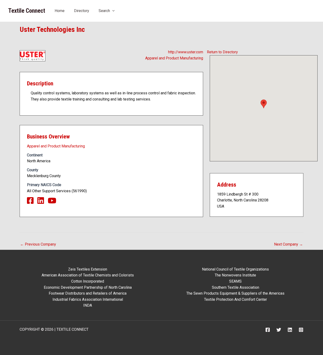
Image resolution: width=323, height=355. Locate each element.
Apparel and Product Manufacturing (174, 58)
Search (104, 10)
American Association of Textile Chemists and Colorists (88, 275)
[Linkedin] (290, 329)
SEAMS (235, 281)
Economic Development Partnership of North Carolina (88, 287)
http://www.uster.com (185, 52)
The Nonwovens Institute (235, 275)
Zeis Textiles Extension (87, 269)
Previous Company (38, 244)
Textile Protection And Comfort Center (235, 299)
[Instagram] (301, 329)
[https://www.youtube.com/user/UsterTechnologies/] (54, 202)
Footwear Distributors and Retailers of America (88, 293)
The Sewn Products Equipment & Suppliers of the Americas (235, 293)
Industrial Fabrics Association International (87, 299)
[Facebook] (267, 329)
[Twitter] (278, 329)
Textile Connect (26, 10)
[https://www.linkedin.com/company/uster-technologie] (42, 202)
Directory (81, 10)
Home (60, 10)
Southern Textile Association (235, 287)
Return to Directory (222, 52)
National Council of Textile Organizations (235, 269)
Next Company (288, 244)
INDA (87, 305)
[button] (112, 10)
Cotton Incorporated (87, 281)
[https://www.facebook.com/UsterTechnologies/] (32, 202)
